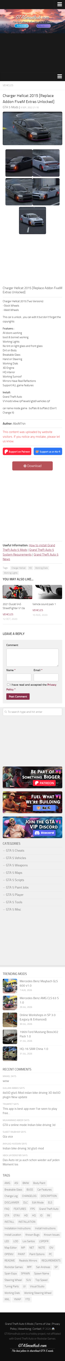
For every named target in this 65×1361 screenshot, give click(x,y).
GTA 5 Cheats (15, 851)
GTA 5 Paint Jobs (17, 887)
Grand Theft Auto (48, 1209)
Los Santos (29, 1241)
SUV (28, 1280)
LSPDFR (43, 1241)
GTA (7, 1215)
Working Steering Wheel (37, 1293)
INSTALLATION (26, 1221)
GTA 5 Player (14, 895)
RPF (29, 1267)
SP (56, 1267)
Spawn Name (41, 1273)
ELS (50, 1202)
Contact (37, 1328)
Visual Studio (37, 1286)
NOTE (41, 1247)
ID (41, 1215)
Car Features (44, 1189)
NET (31, 1247)
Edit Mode (38, 1202)
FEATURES (20, 1209)
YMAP (17, 1299)
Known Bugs (32, 1234)
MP (23, 1247)
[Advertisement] (32, 52)
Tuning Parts (12, 1286)
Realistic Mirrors (28, 1260)
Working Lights (11, 573)
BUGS (30, 1189)
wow (6, 1081)
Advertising (24, 1328)
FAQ (7, 1209)
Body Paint (39, 1183)
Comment (12, 645)
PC (50, 1254)
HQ (30, 568)
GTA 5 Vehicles (16, 858)
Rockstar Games (14, 1267)
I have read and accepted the (31, 687)
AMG (7, 1183)
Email (38, 670)
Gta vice (8, 1136)
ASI (16, 1183)
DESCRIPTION (49, 1196)
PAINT (21, 1254)
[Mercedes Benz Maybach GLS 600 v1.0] (10, 986)
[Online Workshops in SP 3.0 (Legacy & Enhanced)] (10, 1020)
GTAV (17, 1215)
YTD (27, 1299)
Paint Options (37, 1254)
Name (11, 670)
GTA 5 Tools (14, 902)
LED (7, 1241)
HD (26, 1215)
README (10, 1260)
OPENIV (9, 1254)
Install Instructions (45, 1228)
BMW (26, 1183)
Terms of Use (42, 1324)
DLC (25, 1202)
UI (24, 1286)
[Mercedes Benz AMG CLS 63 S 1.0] (10, 1003)
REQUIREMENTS (51, 1260)
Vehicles (8, 85)
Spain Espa (11, 1273)
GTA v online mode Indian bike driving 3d (29, 1125)
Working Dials (41, 568)
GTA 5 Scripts (15, 880)
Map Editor (11, 1247)
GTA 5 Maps (14, 873)
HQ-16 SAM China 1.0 (34, 1049)
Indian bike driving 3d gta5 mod (23, 1148)
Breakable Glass (13, 1189)
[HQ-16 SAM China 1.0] (10, 1053)
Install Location (13, 1234)
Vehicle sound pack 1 (44, 604)
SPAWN (25, 1273)
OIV (51, 1247)
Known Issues (52, 1234)
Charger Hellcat (18, 568)
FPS (32, 1209)
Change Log (11, 1196)
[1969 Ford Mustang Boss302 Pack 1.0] (10, 1037)
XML (7, 1299)
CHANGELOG (29, 1196)
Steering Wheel (13, 1280)
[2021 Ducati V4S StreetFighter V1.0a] (17, 592)
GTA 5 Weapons (17, 865)
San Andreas (43, 1267)
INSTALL (9, 1221)
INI (48, 1215)
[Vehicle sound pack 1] (47, 592)
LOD (15, 1241)
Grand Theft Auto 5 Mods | (20, 1324)
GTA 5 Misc (13, 909)
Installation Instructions (18, 1228)
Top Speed (41, 1280)
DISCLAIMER (12, 1202)
